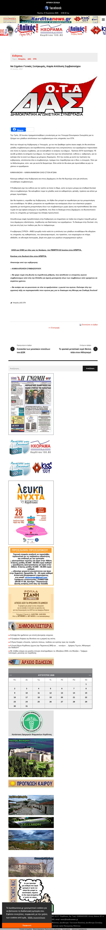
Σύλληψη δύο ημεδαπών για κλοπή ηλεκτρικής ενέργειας (31, 635)
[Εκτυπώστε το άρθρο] (80, 325)
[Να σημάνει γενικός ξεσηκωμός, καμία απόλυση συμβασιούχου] (54, 98)
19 (51, 697)
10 (27, 693)
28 (74, 702)
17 (27, 697)
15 (86, 693)
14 (74, 693)
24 (27, 702)
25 (39, 702)
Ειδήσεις (17, 55)
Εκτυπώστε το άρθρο (90, 325)
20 (62, 697)
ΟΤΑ (34, 59)
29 (86, 702)
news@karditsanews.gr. (69, 919)
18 (39, 697)
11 (39, 693)
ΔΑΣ (29, 59)
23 (15, 702)
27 (62, 702)
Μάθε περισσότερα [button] (36, 918)
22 (86, 697)
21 (74, 697)
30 (15, 706)
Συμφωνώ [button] (27, 925)
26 (51, 702)
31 (27, 706)
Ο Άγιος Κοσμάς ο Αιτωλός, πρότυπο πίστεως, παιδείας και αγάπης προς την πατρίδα (42, 642)
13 (62, 693)
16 (15, 697)
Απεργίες (22, 59)
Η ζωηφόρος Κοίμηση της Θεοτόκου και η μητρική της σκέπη (32, 639)
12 (51, 693)
